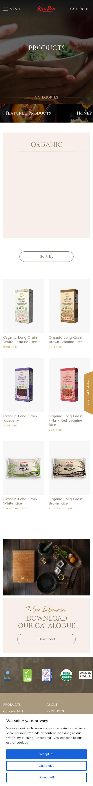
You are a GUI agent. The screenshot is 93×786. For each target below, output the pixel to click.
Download (46, 639)
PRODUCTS (12, 705)
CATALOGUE (79, 9)
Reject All (46, 777)
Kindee (46, 9)
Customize (46, 766)
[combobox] (46, 256)
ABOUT (52, 705)
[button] (90, 113)
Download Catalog (88, 393)
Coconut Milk (13, 711)
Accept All (46, 754)
